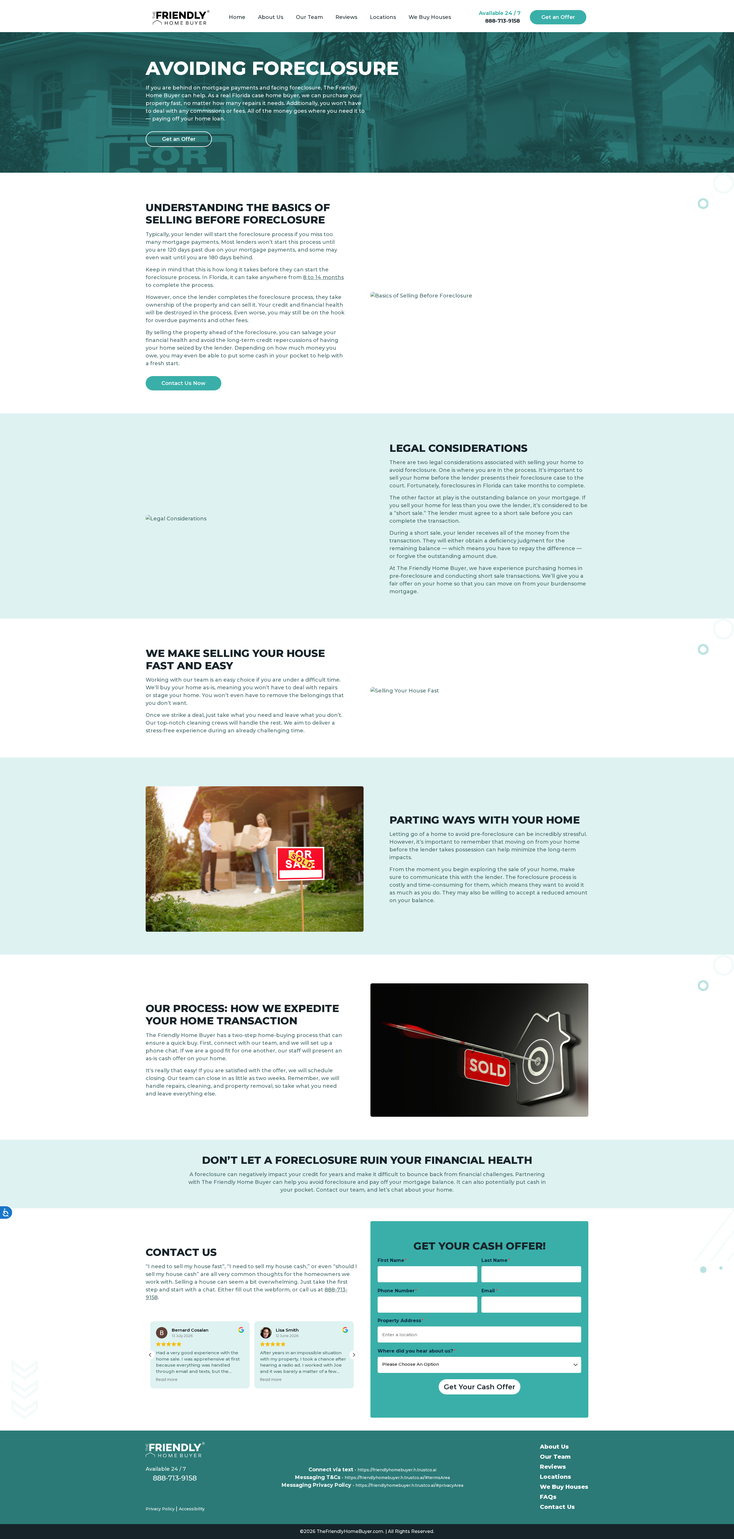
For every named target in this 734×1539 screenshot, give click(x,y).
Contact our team (340, 1190)
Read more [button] (166, 1379)
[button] (354, 1355)
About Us (554, 1446)
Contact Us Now (183, 383)
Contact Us (557, 1506)
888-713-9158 (502, 21)
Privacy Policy (161, 1508)
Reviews (553, 1466)
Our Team (555, 1456)
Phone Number (396, 1290)
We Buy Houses (564, 1486)
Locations (555, 1476)
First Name (391, 1260)
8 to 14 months (323, 277)
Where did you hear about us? (415, 1351)
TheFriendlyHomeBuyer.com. (350, 1531)
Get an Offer (558, 17)
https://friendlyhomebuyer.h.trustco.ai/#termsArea (397, 1477)
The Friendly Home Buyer (431, 568)
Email (488, 1290)
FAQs (548, 1496)
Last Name (494, 1260)
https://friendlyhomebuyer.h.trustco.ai (397, 1469)
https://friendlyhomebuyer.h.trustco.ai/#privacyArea (409, 1485)
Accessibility (192, 1508)
